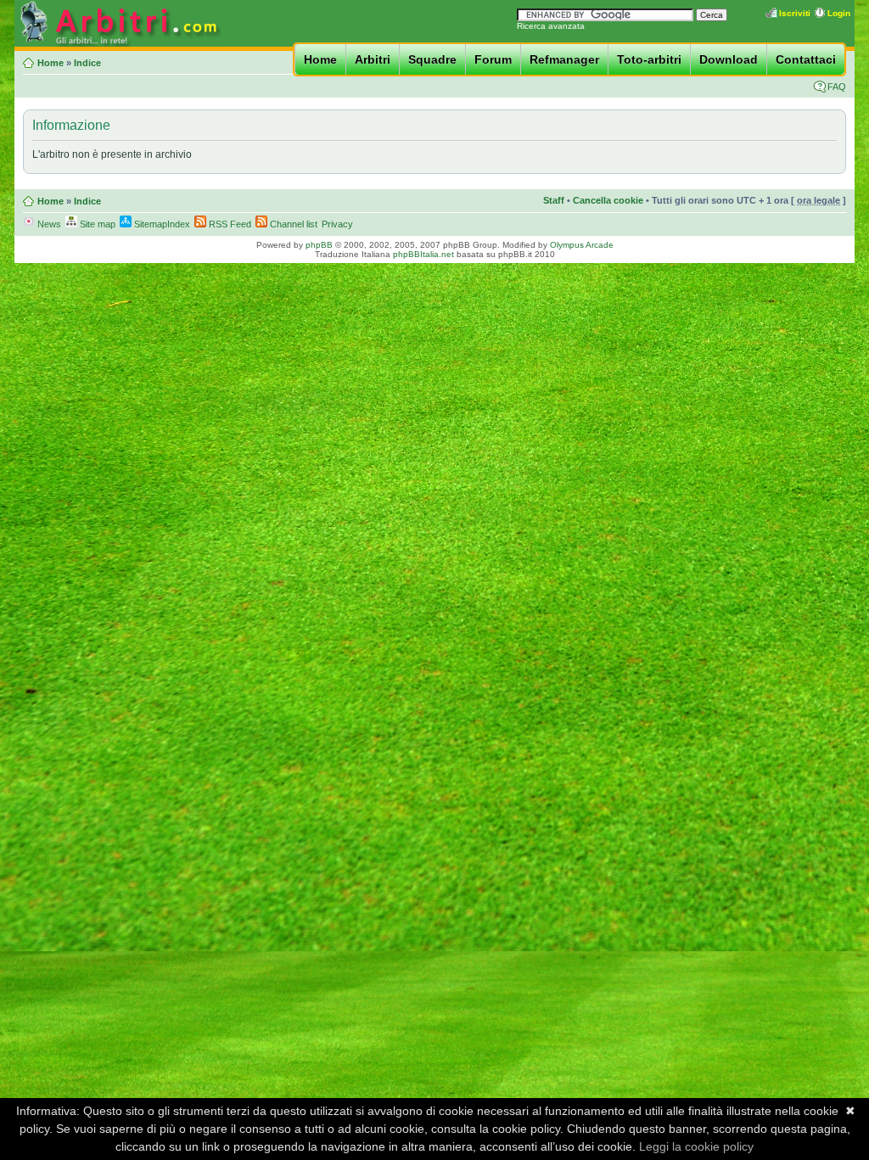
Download (728, 59)
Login (838, 13)
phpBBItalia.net (423, 254)
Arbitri (372, 59)
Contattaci (806, 59)
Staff (553, 200)
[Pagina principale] (118, 43)
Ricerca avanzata (551, 26)
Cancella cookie (608, 200)
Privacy (337, 224)
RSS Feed (228, 224)
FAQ (836, 86)
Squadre (432, 59)
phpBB (319, 244)
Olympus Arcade (582, 244)
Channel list (292, 224)
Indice (87, 63)
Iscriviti (794, 13)
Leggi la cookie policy (696, 1146)
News (48, 224)
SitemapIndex (161, 224)
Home (320, 59)
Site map (96, 224)
